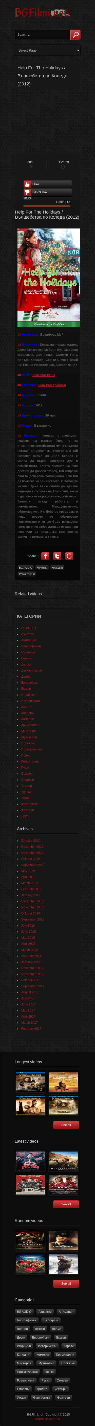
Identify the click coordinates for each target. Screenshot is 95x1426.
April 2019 (28, 877)
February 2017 (31, 1028)
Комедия (57, 567)
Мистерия (28, 731)
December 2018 (32, 901)
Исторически (30, 701)
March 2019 (29, 883)
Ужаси (25, 798)
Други (25, 816)
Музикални (29, 737)
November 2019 (32, 853)
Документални (31, 670)
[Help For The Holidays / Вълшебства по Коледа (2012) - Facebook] (45, 556)
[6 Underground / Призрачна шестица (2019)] (63, 1161)
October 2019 (30, 859)
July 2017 (28, 998)
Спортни (27, 779)
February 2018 (31, 956)
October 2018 (30, 913)
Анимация (28, 640)
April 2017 (28, 1016)
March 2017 (29, 1022)
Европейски (29, 682)
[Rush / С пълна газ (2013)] (63, 1184)
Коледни (42, 567)
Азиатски (27, 634)
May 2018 (28, 937)
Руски (25, 767)
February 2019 (31, 889)
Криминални (30, 725)
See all (66, 1125)
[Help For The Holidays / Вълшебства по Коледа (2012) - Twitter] (57, 556)
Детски (26, 664)
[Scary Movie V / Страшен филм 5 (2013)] (30, 1264)
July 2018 (28, 925)
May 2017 (28, 1010)
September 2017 (32, 986)
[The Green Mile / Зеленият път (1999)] (63, 1240)
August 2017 (30, 992)
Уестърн (27, 792)
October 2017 (30, 980)
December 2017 (32, 968)
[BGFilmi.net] (42, 19)
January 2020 (30, 840)
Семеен (27, 773)
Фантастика (29, 804)
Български (28, 652)
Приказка (28, 743)
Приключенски (31, 749)
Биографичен (31, 646)
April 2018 (28, 944)
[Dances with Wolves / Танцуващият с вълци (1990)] (63, 1082)
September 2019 (32, 865)
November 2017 (32, 974)
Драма (26, 676)
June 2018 (28, 931)
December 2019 (32, 846)
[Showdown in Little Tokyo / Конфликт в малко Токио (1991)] (30, 1161)
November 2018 (32, 907)
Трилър (26, 786)
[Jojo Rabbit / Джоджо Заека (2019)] (30, 1184)
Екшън (26, 689)
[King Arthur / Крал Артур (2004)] (30, 1240)
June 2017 (28, 1004)
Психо (25, 755)
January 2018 (30, 962)
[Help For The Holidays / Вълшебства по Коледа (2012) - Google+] (69, 556)
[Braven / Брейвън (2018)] (63, 1264)
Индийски (28, 695)
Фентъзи (27, 810)
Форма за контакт (47, 1419)
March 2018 (29, 950)
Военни (26, 658)
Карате (26, 707)
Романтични (27, 574)
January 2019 (30, 895)
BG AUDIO (25, 567)
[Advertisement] (48, 120)
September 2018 (32, 919)
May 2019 (28, 871)
